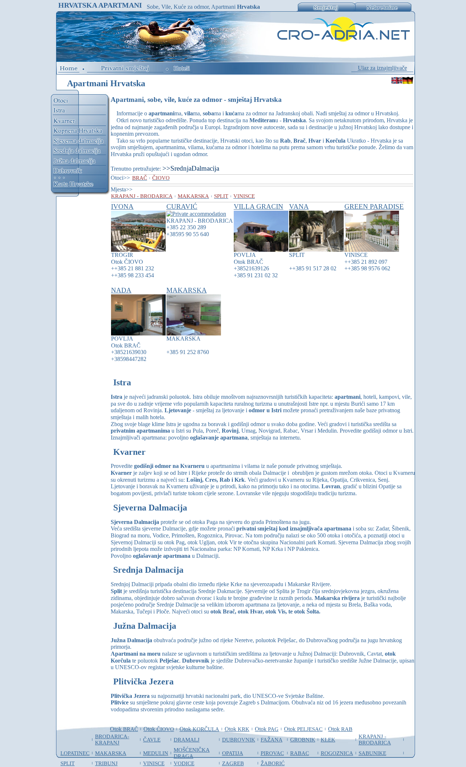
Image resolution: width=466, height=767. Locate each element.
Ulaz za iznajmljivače (382, 68)
